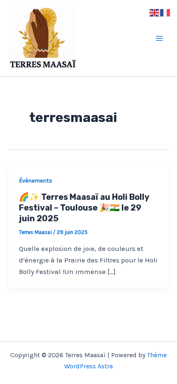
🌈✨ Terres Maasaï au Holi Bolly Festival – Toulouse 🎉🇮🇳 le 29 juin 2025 (84, 207)
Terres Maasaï (102, 38)
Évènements (35, 180)
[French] (165, 12)
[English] (154, 12)
